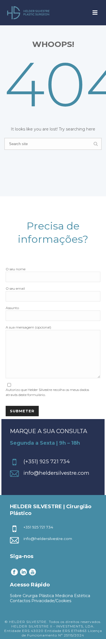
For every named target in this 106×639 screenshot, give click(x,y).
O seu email (15, 288)
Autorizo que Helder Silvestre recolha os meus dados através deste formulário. (47, 392)
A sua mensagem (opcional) (28, 327)
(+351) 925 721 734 (46, 461)
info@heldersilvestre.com (56, 473)
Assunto (12, 308)
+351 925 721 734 (38, 527)
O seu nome (15, 269)
